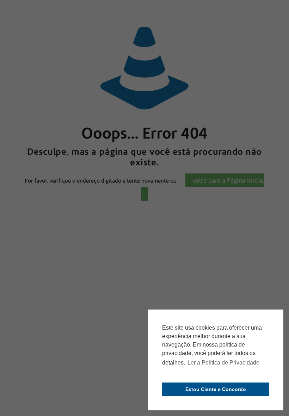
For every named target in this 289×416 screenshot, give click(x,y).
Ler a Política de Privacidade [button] (223, 363)
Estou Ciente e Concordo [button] (215, 389)
